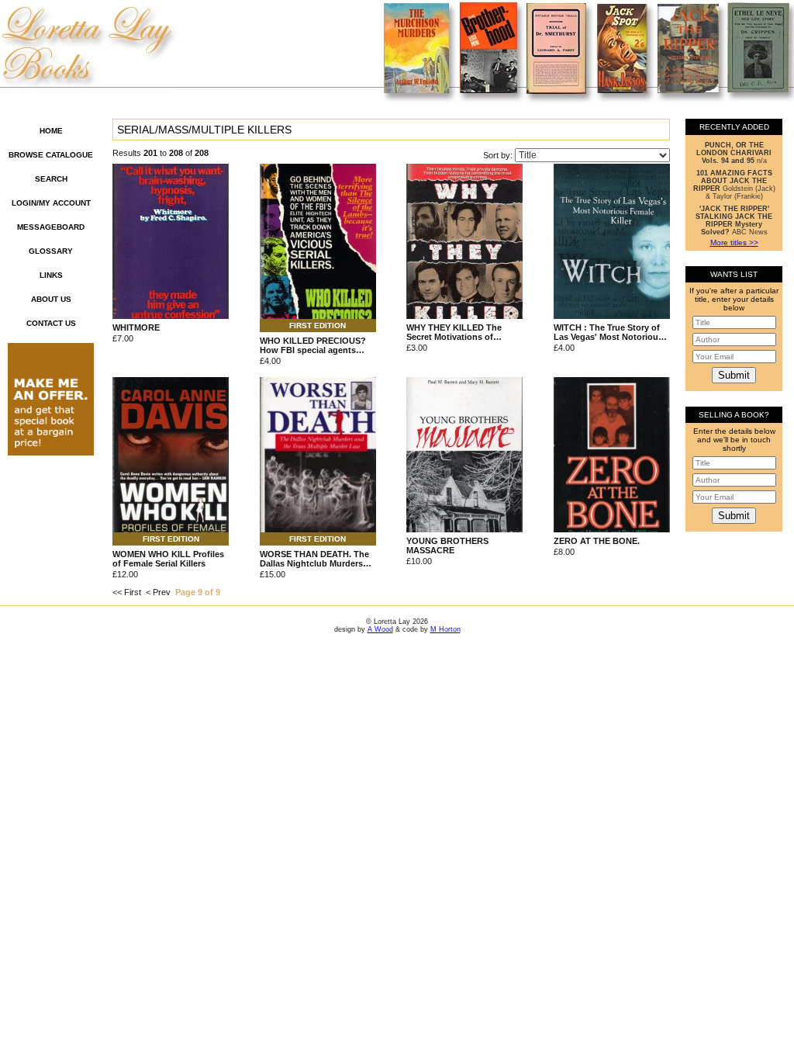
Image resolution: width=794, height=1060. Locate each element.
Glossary (51, 251)
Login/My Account (51, 203)
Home (51, 130)
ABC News (734, 220)
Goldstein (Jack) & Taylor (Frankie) (734, 184)
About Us (51, 299)
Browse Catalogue (51, 155)
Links (51, 275)
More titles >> (734, 242)
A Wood (380, 629)
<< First (126, 592)
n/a (734, 153)
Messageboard (51, 227)
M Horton (445, 629)
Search (51, 179)
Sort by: (499, 155)
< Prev (158, 592)
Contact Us (51, 323)
